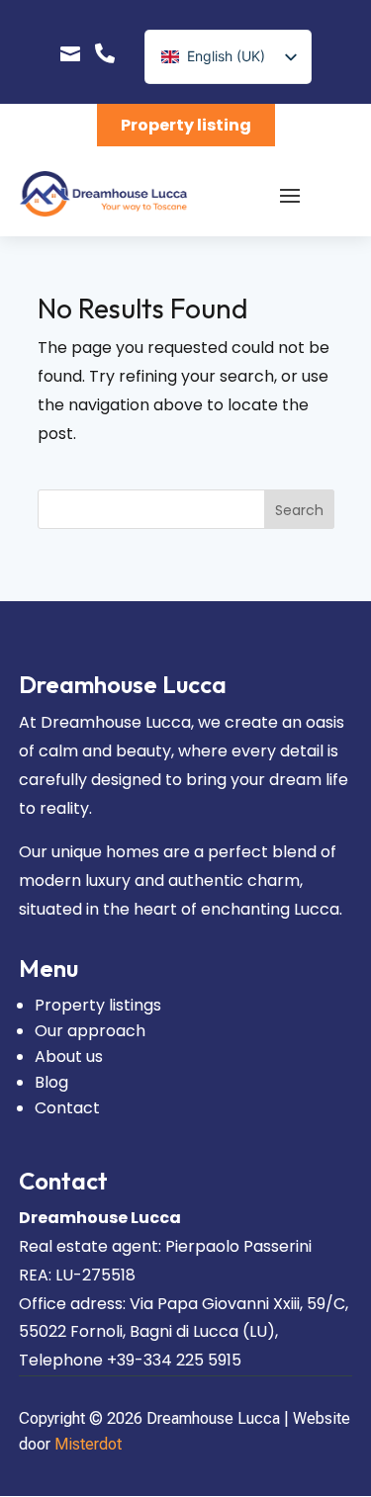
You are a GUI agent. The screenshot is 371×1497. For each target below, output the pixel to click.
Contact (67, 1108)
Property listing (186, 125)
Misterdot (88, 1444)
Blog (51, 1082)
